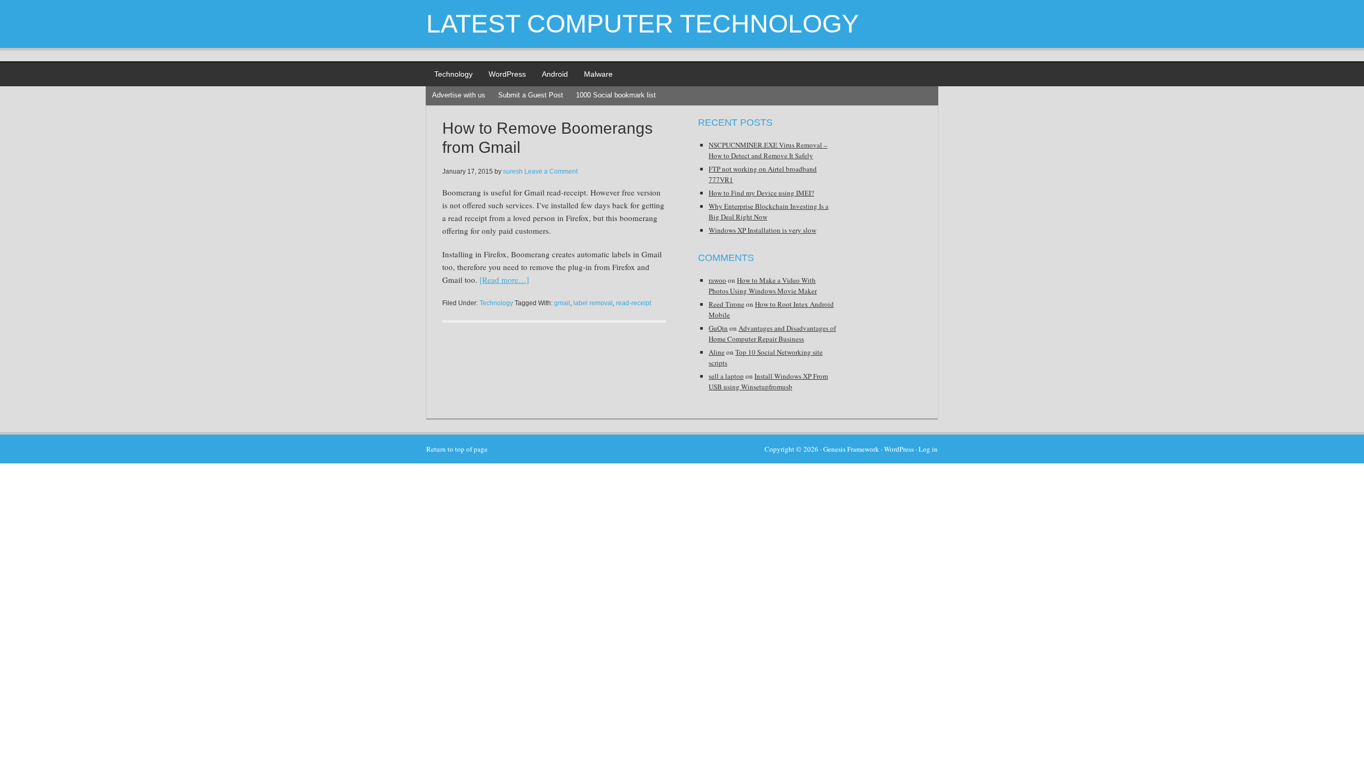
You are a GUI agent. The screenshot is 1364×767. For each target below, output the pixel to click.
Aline (717, 352)
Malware (598, 74)
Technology (453, 74)
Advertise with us (458, 95)
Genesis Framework (851, 449)
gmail (562, 303)
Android (555, 74)
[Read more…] (504, 279)
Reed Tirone (726, 304)
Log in (928, 449)
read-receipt (633, 303)
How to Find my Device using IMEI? (761, 193)
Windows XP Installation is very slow (762, 230)
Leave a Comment (551, 171)
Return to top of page (457, 449)
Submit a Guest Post (530, 95)
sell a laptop (726, 376)
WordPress (507, 74)
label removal (593, 303)
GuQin (718, 328)
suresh (513, 171)
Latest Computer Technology (642, 24)
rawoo (717, 280)
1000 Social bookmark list (616, 95)
